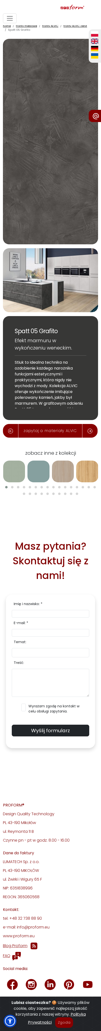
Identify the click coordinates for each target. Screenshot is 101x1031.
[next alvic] (90, 431)
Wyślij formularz (50, 730)
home (7, 26)
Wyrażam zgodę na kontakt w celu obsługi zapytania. (53, 709)
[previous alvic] (10, 431)
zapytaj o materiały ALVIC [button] (50, 430)
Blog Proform (15, 946)
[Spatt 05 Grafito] (50, 141)
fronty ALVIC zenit (75, 26)
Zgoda (64, 1022)
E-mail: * (21, 622)
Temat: (20, 641)
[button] (6, 487)
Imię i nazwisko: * (28, 603)
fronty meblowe (26, 26)
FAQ (6, 956)
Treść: (19, 662)
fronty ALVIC (50, 26)
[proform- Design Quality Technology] (49, 7)
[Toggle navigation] (10, 18)
